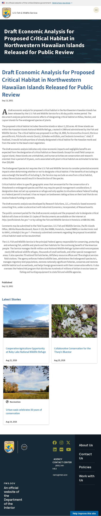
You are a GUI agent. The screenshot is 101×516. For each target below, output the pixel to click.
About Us (86, 445)
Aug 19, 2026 (11, 421)
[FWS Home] (6, 13)
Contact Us (85, 456)
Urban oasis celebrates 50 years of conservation (24, 411)
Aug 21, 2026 (11, 360)
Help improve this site (84, 513)
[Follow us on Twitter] (69, 443)
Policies (85, 467)
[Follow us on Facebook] (55, 443)
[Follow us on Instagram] (62, 443)
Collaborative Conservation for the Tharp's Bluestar (72, 350)
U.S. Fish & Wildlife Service (24, 13)
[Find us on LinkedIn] (56, 450)
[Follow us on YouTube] (69, 450)
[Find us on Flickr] (62, 450)
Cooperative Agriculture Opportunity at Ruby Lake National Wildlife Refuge (26, 350)
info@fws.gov (60, 475)
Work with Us (86, 478)
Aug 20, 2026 (59, 360)
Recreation (15, 402)
